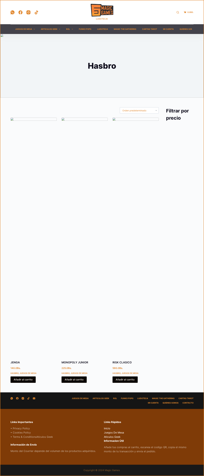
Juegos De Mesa (28, 373)
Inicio (107, 428)
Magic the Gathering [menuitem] (125, 29)
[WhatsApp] (13, 12)
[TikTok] (36, 12)
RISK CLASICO (122, 362)
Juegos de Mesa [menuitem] (23, 29)
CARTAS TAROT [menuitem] (149, 29)
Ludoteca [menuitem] (102, 29)
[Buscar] (178, 12)
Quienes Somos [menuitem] (188, 29)
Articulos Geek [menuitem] (49, 29)
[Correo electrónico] (34, 398)
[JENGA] (34, 237)
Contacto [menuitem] (187, 403)
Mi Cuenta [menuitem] (168, 29)
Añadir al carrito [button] (23, 379)
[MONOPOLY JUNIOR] (85, 237)
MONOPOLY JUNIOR (75, 362)
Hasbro (14, 373)
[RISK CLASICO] (136, 237)
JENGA (15, 362)
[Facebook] (20, 12)
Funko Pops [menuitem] (85, 29)
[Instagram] (28, 12)
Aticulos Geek (112, 436)
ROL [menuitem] (68, 29)
